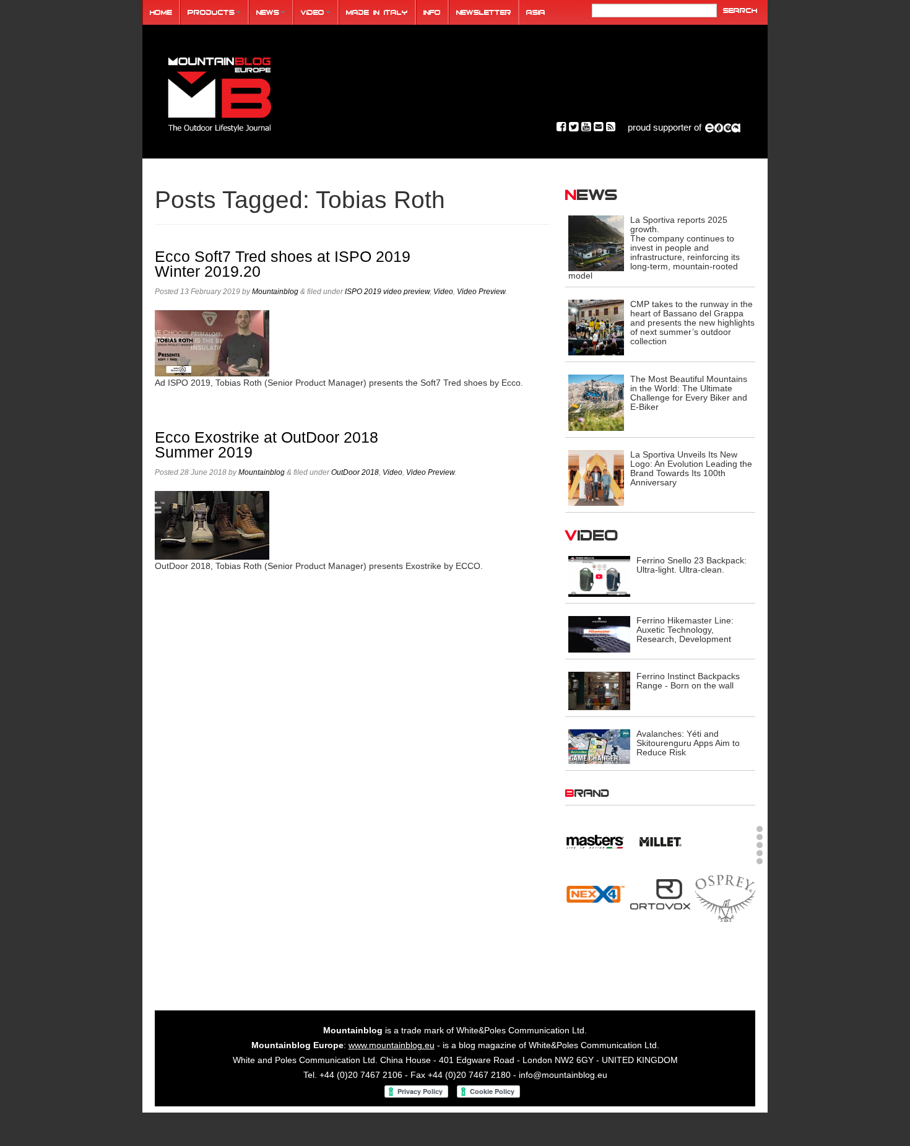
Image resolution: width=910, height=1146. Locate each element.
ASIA (535, 12)
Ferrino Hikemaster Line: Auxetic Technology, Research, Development (685, 629)
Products (211, 12)
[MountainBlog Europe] (219, 92)
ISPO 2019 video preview (387, 291)
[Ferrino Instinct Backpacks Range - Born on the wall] (599, 690)
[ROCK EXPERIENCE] (595, 918)
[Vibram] (725, 973)
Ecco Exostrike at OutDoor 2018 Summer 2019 (266, 445)
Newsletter (483, 12)
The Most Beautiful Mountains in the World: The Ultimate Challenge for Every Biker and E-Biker (688, 393)
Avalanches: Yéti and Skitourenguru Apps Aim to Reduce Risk (688, 743)
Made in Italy (377, 12)
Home (161, 12)
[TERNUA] (660, 971)
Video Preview (481, 291)
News (267, 12)
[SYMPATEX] (595, 971)
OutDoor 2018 (355, 472)
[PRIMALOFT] (660, 857)
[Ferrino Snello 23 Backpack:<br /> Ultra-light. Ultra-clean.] (599, 576)
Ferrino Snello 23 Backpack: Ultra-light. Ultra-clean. (691, 565)
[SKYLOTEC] (725, 918)
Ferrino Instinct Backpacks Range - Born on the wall (688, 680)
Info (432, 12)
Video (312, 12)
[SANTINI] (660, 918)
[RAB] (725, 848)
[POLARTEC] (595, 850)
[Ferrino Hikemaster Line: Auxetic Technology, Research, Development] (599, 633)
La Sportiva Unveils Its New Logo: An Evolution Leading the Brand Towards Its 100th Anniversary (691, 468)
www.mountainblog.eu (392, 1057)
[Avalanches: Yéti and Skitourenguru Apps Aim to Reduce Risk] (599, 746)
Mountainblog (275, 291)
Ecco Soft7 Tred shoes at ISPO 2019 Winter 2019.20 (282, 264)
